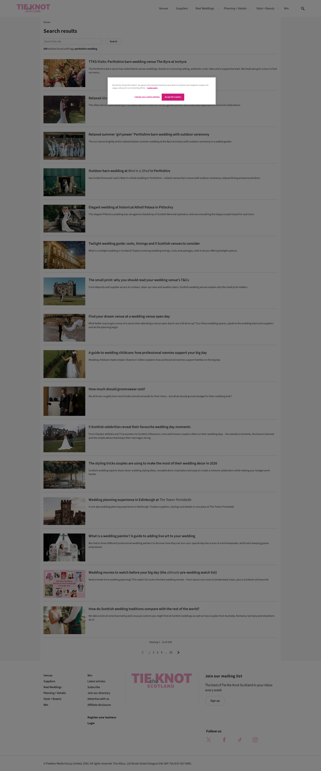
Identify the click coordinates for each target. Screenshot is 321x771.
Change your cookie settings (147, 96)
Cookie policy (152, 88)
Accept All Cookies (173, 97)
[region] (161, 91)
